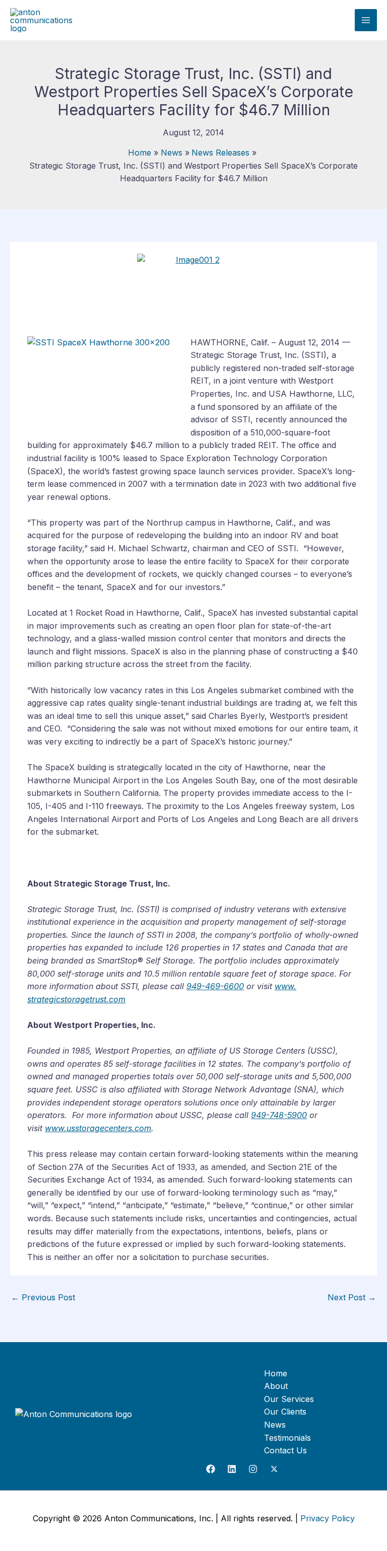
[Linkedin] (231, 1468)
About (276, 1386)
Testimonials (287, 1438)
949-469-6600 (215, 986)
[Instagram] (252, 1468)
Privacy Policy (327, 1518)
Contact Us (285, 1450)
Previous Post (43, 1297)
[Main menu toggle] (366, 20)
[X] (274, 1468)
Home (275, 1373)
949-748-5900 (279, 1115)
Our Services (289, 1399)
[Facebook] (210, 1468)
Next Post (352, 1297)
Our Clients (285, 1412)
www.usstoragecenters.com (98, 1128)
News (275, 1425)
